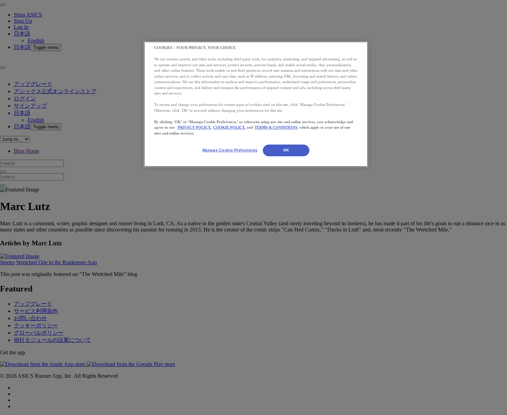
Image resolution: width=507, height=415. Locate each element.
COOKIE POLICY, (229, 127)
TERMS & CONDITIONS (276, 127)
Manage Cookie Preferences (230, 150)
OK (286, 150)
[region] (256, 104)
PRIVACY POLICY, (194, 127)
